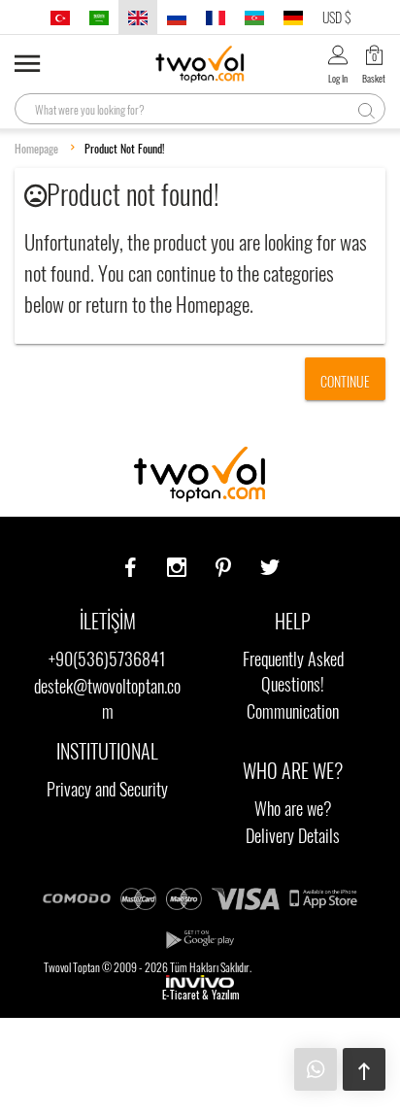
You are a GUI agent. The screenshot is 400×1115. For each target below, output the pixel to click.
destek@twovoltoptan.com (107, 698)
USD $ (336, 17)
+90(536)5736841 (107, 658)
